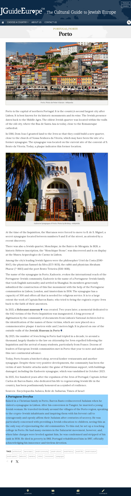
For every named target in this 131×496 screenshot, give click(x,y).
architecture (17, 451)
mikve (40, 456)
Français (126, 3)
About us (36, 22)
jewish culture (56, 451)
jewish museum (91, 451)
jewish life (79, 451)
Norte (73, 28)
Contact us (51, 22)
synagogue (60, 456)
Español (126, 6)
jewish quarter (12, 456)
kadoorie (23, 456)
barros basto (28, 451)
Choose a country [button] (17, 22)
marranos (32, 456)
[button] (28, 492)
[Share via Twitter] (17, 461)
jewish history (68, 451)
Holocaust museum (29, 309)
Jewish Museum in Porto (45, 330)
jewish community (42, 451)
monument (49, 456)
